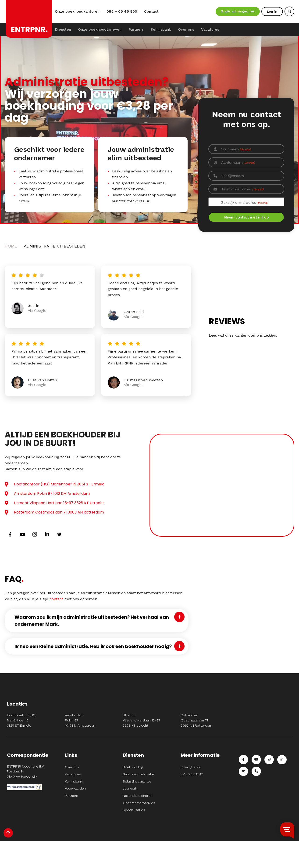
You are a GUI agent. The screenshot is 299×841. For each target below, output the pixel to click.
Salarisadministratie (138, 774)
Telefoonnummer (242, 189)
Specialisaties (134, 810)
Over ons (186, 29)
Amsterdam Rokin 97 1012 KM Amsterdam (52, 493)
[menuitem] (63, 29)
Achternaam (238, 162)
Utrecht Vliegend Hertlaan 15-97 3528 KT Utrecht (59, 503)
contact (56, 599)
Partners (136, 29)
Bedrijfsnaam (232, 176)
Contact (151, 11)
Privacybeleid (191, 767)
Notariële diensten (137, 795)
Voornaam (236, 149)
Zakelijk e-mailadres (244, 202)
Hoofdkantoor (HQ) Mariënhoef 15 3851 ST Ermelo (59, 484)
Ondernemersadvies (139, 803)
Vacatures (210, 29)
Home (11, 246)
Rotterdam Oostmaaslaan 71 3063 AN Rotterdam (59, 512)
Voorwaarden (75, 788)
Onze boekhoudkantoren (77, 11)
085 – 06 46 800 (122, 11)
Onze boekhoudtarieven (99, 29)
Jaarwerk (130, 788)
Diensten (63, 29)
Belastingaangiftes (137, 781)
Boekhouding (133, 767)
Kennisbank (161, 29)
